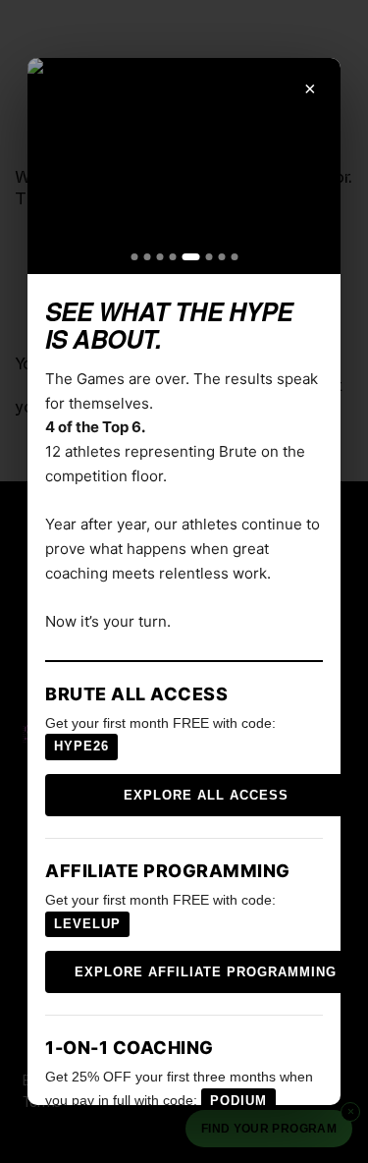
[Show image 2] (146, 256)
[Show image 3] (159, 256)
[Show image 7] (221, 256)
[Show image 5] (190, 256)
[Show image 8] (234, 256)
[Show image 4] (172, 256)
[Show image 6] (208, 256)
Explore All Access (206, 795)
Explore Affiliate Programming (206, 972)
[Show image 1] (134, 256)
